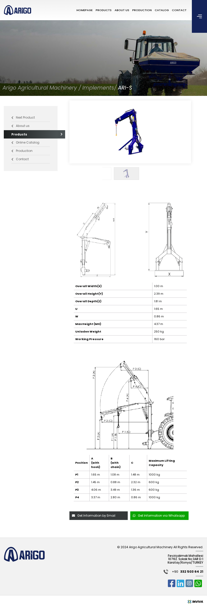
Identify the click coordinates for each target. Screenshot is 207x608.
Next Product (25, 117)
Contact (22, 159)
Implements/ (99, 87)
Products (19, 134)
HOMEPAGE (84, 10)
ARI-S (125, 87)
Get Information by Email (96, 515)
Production (24, 151)
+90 (187, 572)
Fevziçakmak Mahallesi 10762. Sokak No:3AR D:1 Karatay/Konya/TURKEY (185, 559)
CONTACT (179, 10)
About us (23, 126)
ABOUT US (122, 10)
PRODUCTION (142, 10)
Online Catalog (27, 142)
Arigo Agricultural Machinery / (42, 87)
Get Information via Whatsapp (161, 515)
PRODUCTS (104, 10)
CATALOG (162, 10)
